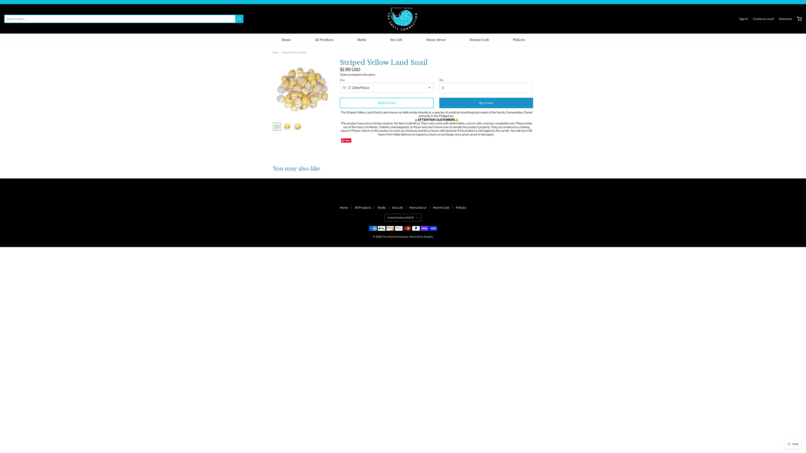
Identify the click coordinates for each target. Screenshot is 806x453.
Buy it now (486, 103)
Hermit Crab (479, 40)
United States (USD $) (400, 217)
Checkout (785, 19)
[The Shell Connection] (403, 18)
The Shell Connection (395, 236)
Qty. (441, 80)
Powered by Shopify (421, 236)
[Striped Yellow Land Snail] (277, 126)
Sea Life (396, 40)
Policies (519, 40)
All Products (324, 40)
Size (342, 80)
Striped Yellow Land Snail (294, 52)
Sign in (743, 19)
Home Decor (436, 40)
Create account (763, 19)
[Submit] (239, 19)
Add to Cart (387, 103)
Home (286, 40)
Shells (361, 40)
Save (348, 140)
